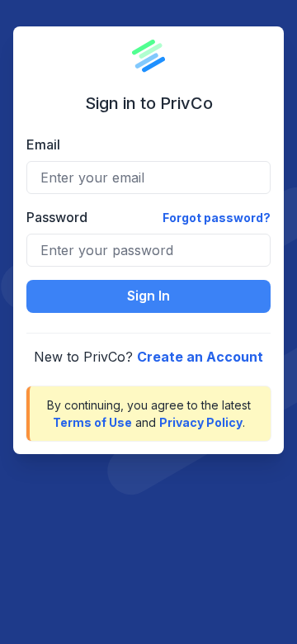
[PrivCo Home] (148, 56)
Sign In (148, 295)
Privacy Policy (201, 422)
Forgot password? (217, 218)
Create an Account (200, 356)
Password (56, 217)
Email (43, 144)
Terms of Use (92, 422)
